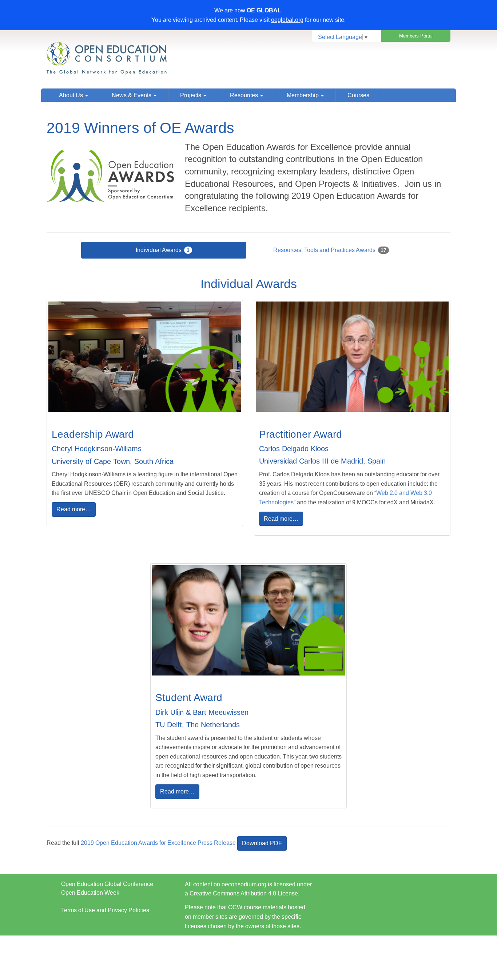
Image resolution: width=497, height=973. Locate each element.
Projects (191, 95)
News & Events (132, 95)
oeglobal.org (287, 20)
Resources (244, 95)
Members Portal (416, 36)
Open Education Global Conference (107, 884)
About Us (71, 95)
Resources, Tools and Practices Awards (329, 250)
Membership (303, 95)
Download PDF (262, 843)
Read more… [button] (73, 509)
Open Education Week (90, 893)
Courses (358, 95)
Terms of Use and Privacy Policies (105, 910)
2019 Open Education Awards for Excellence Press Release (158, 843)
